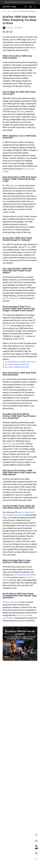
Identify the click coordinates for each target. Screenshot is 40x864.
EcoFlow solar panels (11, 602)
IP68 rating (21, 112)
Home (4, 11)
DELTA (8, 298)
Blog (9, 11)
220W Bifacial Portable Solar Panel (22, 362)
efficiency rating (9, 444)
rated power (14, 185)
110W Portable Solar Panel (18, 367)
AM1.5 (23, 336)
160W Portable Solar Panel (18, 364)
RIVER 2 (16, 298)
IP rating (28, 247)
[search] (25, 6)
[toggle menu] (35, 6)
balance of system (27, 387)
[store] (30, 6)
